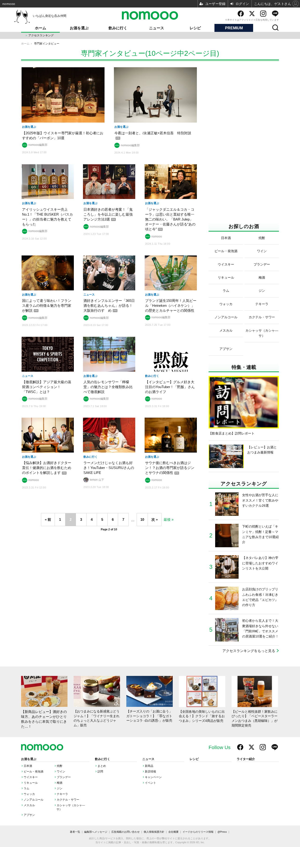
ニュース (156, 28)
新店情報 (150, 771)
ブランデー (64, 777)
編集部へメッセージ (95, 831)
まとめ (102, 766)
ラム (26, 788)
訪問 (100, 771)
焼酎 (59, 766)
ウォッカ (29, 794)
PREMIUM (234, 28)
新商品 (149, 766)
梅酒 (59, 782)
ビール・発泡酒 (33, 771)
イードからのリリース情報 (198, 831)
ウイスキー (31, 777)
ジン (59, 788)
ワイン (61, 771)
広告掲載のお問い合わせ (125, 831)
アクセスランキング (41, 35)
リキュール (31, 782)
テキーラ (62, 794)
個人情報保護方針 (154, 831)
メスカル (29, 805)
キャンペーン (153, 777)
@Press (222, 831)
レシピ (195, 28)
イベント (150, 782)
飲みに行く (118, 28)
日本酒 (28, 766)
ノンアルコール (33, 799)
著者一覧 (75, 831)
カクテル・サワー (68, 799)
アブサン (29, 815)
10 (142, 519)
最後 (167, 519)
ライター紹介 (246, 759)
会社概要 (173, 831)
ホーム (40, 28)
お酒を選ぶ (79, 28)
